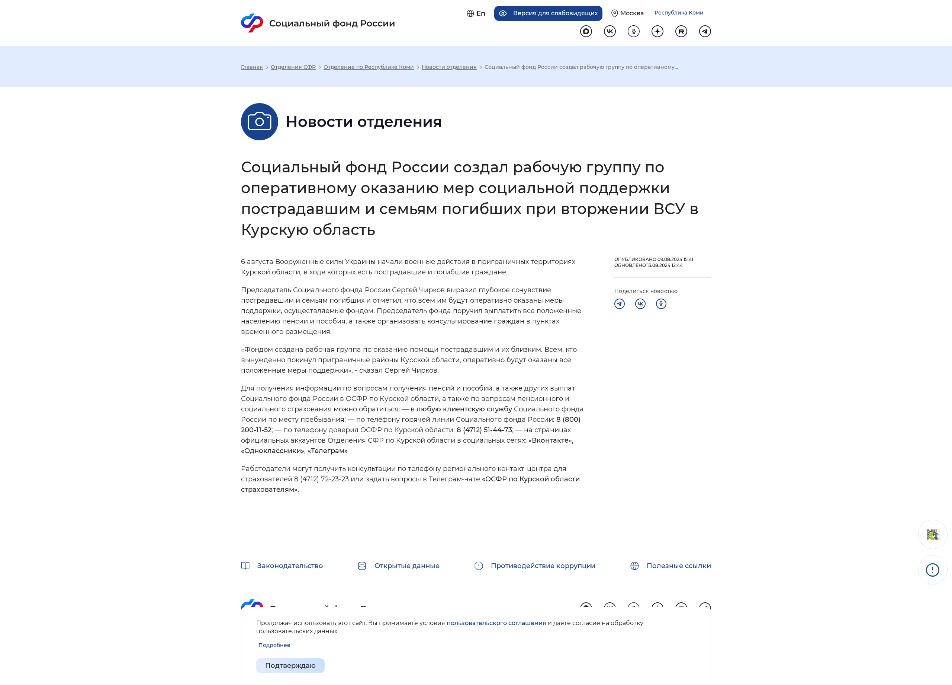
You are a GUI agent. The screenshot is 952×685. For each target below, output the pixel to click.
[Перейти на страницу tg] (705, 31)
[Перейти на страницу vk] (610, 31)
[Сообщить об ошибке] (933, 569)
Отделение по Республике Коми (369, 67)
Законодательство (290, 566)
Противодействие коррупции (543, 566)
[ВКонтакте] (640, 304)
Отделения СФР (293, 67)
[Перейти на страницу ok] (634, 31)
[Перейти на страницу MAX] (586, 31)
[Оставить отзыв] (933, 534)
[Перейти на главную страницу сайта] (318, 23)
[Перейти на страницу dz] (657, 31)
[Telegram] (619, 304)
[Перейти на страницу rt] (681, 31)
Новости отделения (449, 67)
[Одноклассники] (661, 304)
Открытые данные (407, 566)
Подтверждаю (290, 666)
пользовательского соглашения (496, 623)
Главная (252, 67)
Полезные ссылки (679, 566)
